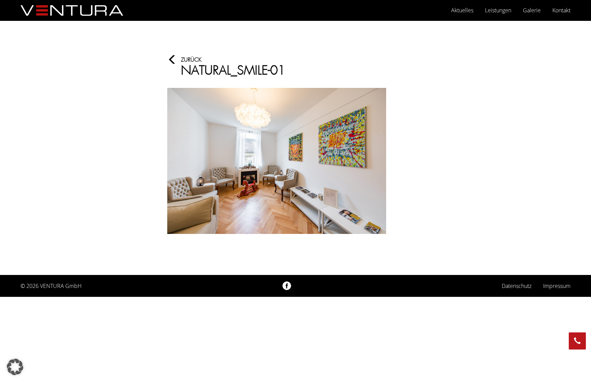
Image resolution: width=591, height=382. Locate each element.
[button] (15, 367)
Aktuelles (462, 10)
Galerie (532, 10)
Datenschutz (516, 286)
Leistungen (498, 10)
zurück (191, 59)
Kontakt (561, 10)
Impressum (556, 286)
